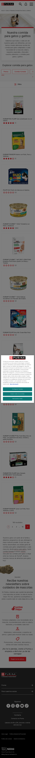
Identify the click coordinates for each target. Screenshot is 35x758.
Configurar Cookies (17, 389)
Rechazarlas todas (17, 398)
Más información (14, 384)
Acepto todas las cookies (17, 394)
